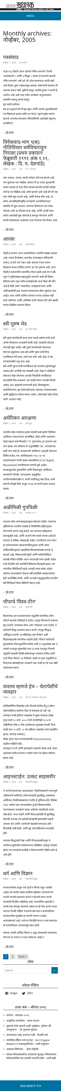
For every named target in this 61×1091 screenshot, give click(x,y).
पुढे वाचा (10, 132)
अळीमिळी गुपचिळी (20, 507)
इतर (20, 169)
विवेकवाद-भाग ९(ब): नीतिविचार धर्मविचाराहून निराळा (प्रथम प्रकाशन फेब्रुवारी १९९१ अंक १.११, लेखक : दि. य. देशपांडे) (26, 153)
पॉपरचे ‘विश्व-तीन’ (19, 601)
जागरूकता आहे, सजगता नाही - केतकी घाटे (27, 1035)
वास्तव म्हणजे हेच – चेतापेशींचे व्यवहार (30, 689)
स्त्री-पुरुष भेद (15, 323)
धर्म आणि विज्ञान (18, 873)
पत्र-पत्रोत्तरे (23, 62)
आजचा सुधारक (26, 1085)
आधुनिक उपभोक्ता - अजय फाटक (22, 1020)
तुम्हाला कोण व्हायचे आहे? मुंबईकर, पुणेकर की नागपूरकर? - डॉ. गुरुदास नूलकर (28, 1027)
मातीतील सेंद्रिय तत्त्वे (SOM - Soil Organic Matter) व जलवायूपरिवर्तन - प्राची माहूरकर (28, 1041)
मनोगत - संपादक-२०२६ (17, 1015)
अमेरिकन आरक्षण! (19, 417)
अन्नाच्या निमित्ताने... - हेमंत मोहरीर (22, 1049)
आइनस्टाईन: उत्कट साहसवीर (29, 776)
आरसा (9, 238)
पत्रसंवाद (11, 57)
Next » (23, 956)
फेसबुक (13, 993)
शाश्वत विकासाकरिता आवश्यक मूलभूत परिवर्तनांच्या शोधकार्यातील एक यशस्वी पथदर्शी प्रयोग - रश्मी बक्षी (31, 1056)
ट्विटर (29, 993)
